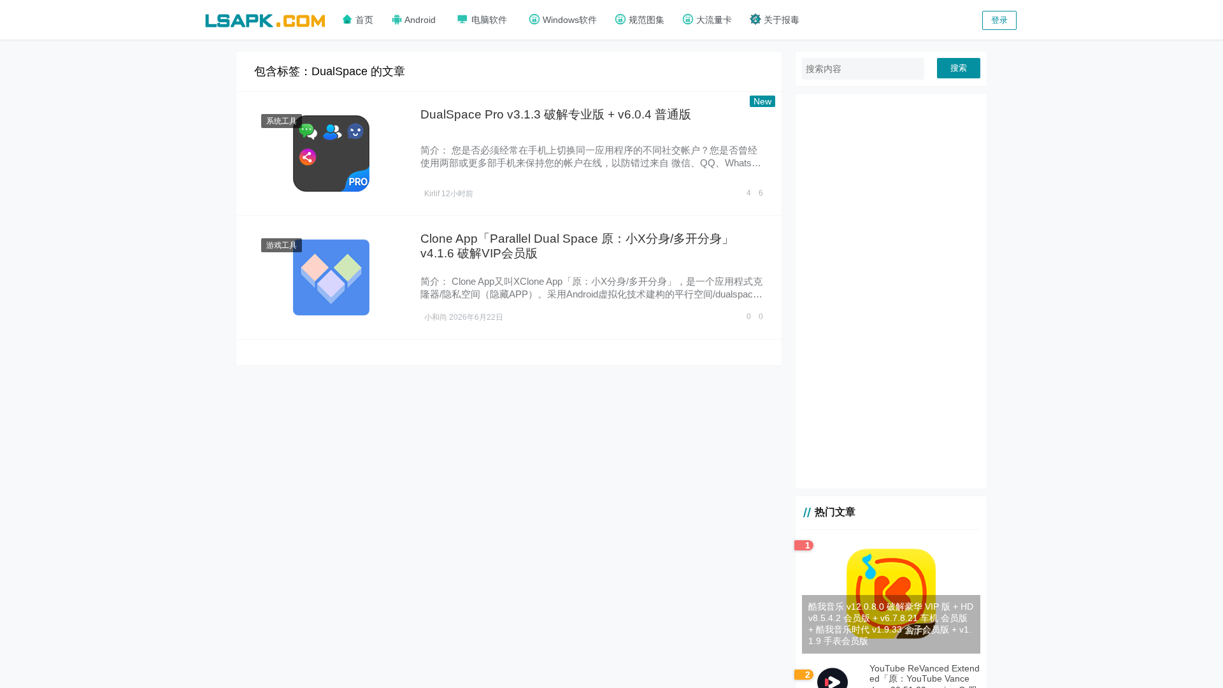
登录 (999, 20)
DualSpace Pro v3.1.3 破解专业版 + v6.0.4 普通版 (555, 114)
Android (419, 20)
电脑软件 (488, 20)
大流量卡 (713, 20)
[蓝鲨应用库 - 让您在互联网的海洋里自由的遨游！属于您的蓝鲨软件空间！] (265, 18)
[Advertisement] (891, 291)
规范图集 (645, 20)
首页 (363, 20)
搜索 (958, 68)
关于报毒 (780, 20)
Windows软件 (568, 20)
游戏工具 (281, 245)
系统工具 (281, 121)
